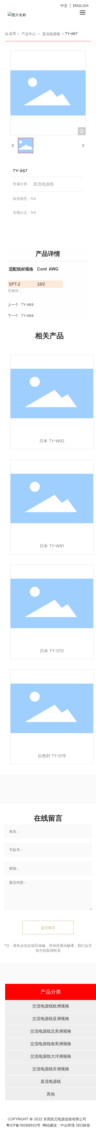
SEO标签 (83, 1125)
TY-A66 (27, 315)
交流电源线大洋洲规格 (50, 1056)
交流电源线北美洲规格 (50, 1031)
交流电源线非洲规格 (50, 1069)
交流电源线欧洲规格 (50, 1006)
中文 (64, 5)
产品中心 (29, 34)
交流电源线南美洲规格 (50, 1044)
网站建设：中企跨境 (58, 1125)
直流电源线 (50, 1081)
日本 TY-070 (52, 650)
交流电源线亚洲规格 (50, 1018)
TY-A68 (27, 304)
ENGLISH (80, 5)
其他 (51, 1094)
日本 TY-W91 (52, 545)
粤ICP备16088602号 (23, 1125)
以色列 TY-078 (52, 755)
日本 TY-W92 (52, 440)
